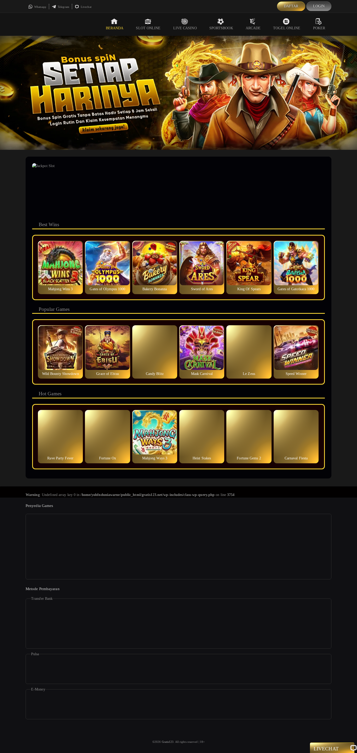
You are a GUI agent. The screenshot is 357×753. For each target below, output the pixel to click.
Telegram (63, 6)
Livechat (85, 6)
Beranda (115, 28)
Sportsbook (221, 28)
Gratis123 (168, 741)
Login (319, 6)
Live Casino (185, 28)
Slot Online (148, 28)
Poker (319, 28)
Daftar (291, 6)
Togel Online (286, 28)
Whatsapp (39, 6)
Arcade (253, 28)
